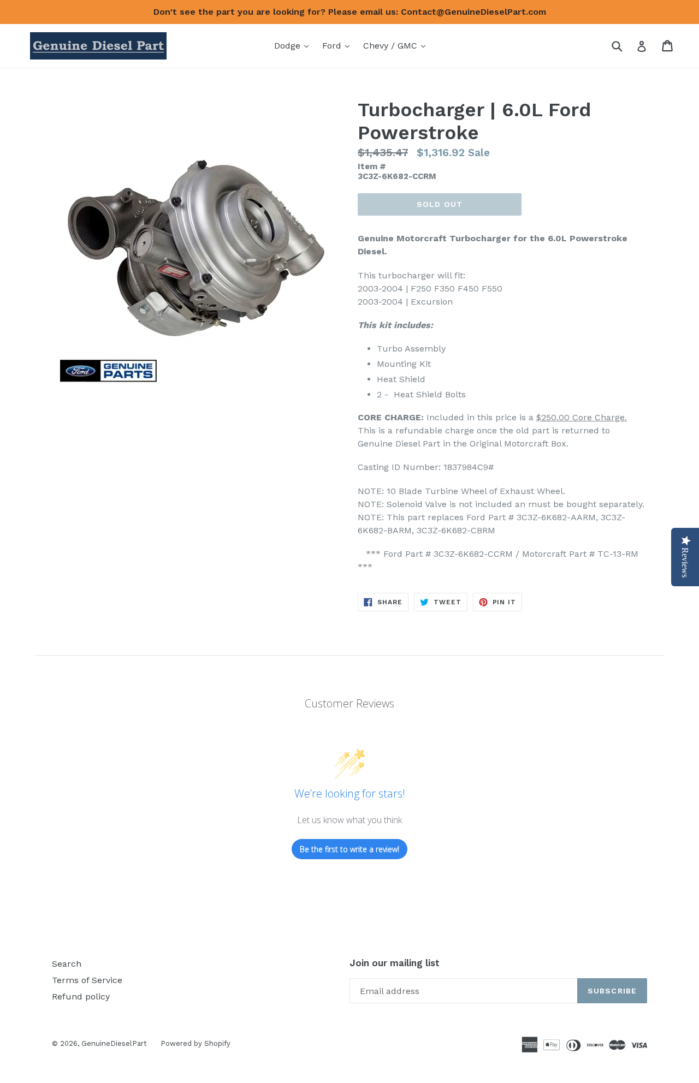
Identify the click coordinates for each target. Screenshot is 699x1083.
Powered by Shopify (195, 1043)
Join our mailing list (395, 962)
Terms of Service (87, 980)
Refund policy (81, 996)
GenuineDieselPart (114, 1043)
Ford (338, 45)
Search (66, 964)
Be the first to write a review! (349, 849)
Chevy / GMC (397, 45)
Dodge (294, 45)
